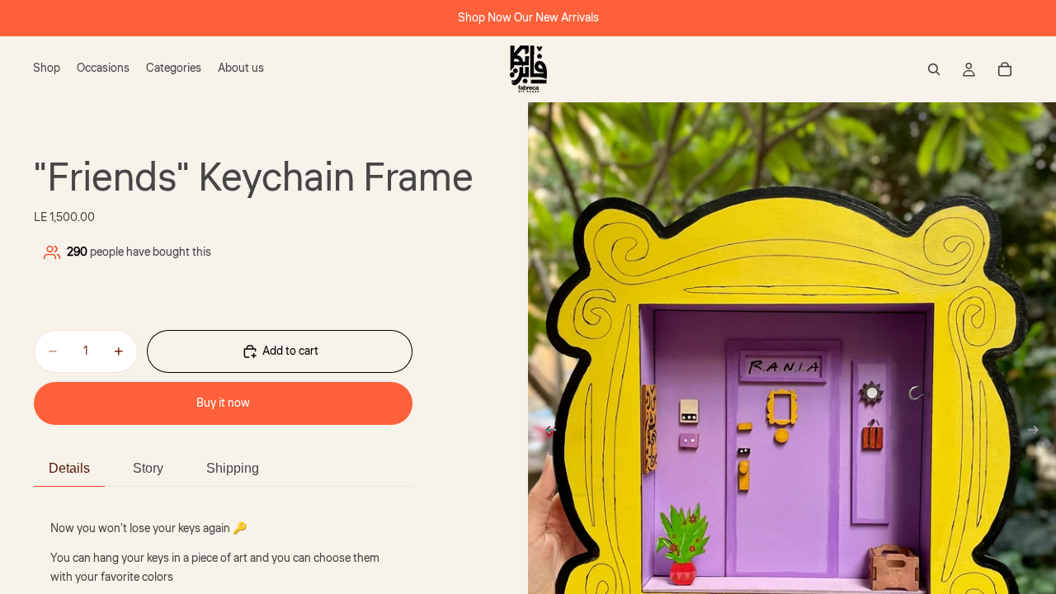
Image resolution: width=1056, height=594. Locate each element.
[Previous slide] (546, 432)
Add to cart (290, 351)
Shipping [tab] (232, 468)
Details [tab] (69, 468)
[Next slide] (1038, 432)
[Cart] (1005, 69)
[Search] (934, 69)
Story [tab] (148, 468)
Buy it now (223, 403)
